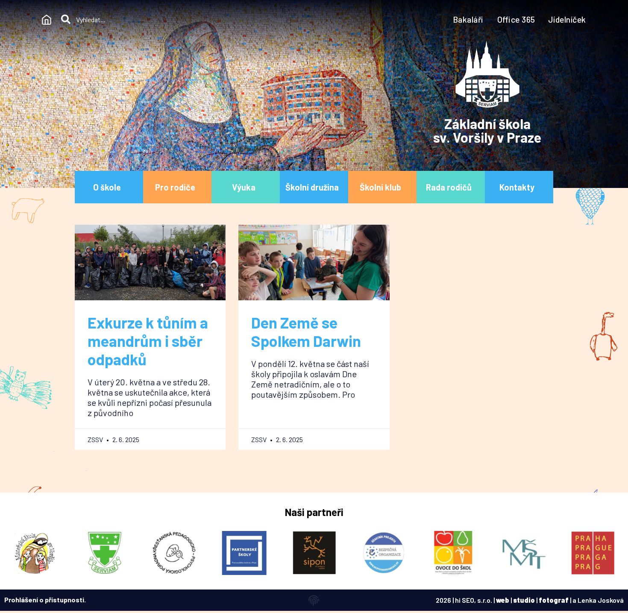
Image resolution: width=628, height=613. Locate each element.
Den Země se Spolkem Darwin (306, 331)
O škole (107, 187)
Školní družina (312, 187)
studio (524, 600)
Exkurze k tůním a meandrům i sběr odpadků (148, 340)
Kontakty (516, 187)
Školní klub (380, 187)
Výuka (243, 187)
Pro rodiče (175, 187)
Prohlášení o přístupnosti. (45, 599)
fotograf (554, 600)
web (502, 600)
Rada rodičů (449, 187)
